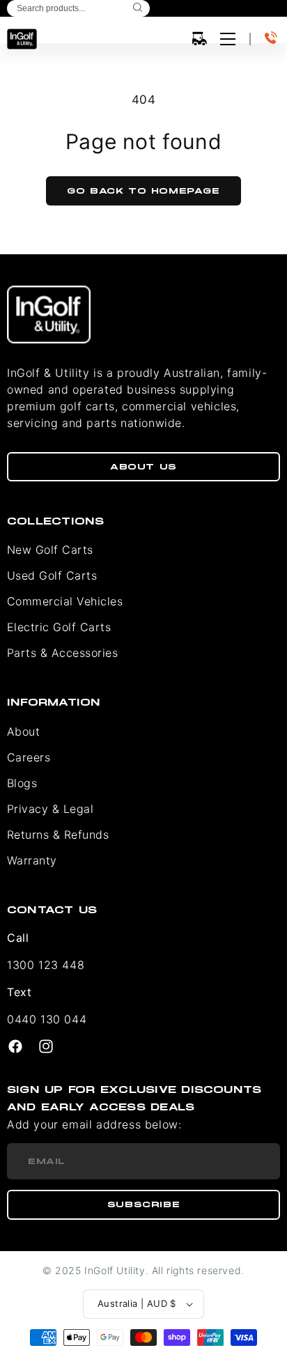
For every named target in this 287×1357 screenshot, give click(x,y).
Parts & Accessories (62, 653)
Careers (28, 757)
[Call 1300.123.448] (272, 39)
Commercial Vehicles (65, 601)
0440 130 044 (46, 1019)
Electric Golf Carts (59, 627)
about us (143, 467)
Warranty (32, 860)
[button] (199, 39)
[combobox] (78, 8)
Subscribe (143, 1204)
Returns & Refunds (58, 835)
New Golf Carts (50, 550)
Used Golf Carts (52, 575)
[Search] (137, 8)
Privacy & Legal (50, 809)
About (23, 731)
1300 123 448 (45, 965)
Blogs (22, 783)
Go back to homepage (143, 191)
